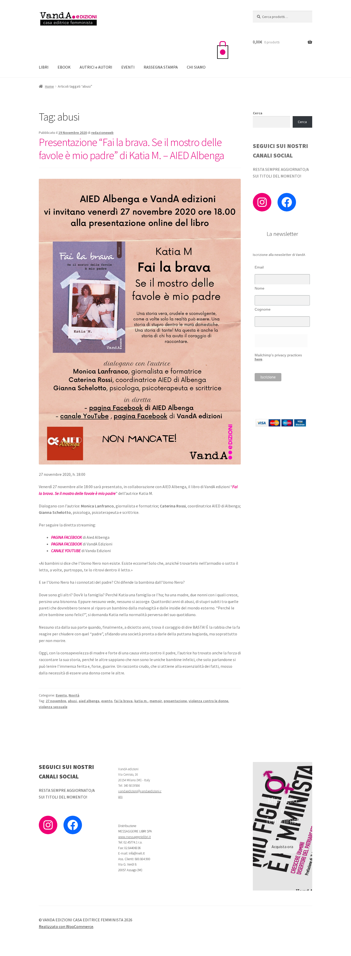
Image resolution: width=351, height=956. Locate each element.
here (258, 359)
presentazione (175, 701)
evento (106, 701)
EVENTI (128, 67)
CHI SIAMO (196, 67)
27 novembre (56, 701)
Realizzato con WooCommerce (66, 926)
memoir (156, 701)
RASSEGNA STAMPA (161, 67)
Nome (259, 288)
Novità (74, 695)
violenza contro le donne (208, 701)
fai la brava (123, 701)
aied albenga (89, 701)
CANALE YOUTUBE (66, 550)
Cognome (263, 309)
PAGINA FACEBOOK (66, 537)
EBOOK (64, 67)
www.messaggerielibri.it (134, 837)
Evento (61, 695)
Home (49, 86)
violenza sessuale (53, 706)
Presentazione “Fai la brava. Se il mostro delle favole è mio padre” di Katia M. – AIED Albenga (131, 148)
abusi (72, 701)
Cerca (257, 113)
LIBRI (44, 67)
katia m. (141, 701)
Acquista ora (282, 846)
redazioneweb (102, 132)
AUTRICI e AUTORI (96, 67)
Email (259, 267)
